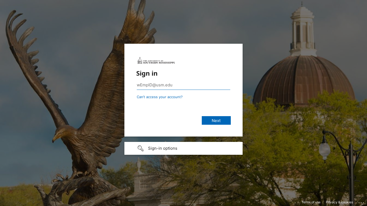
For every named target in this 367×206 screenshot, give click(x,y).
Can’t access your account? (160, 97)
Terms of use (311, 202)
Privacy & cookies (339, 202)
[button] (183, 148)
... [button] (361, 201)
